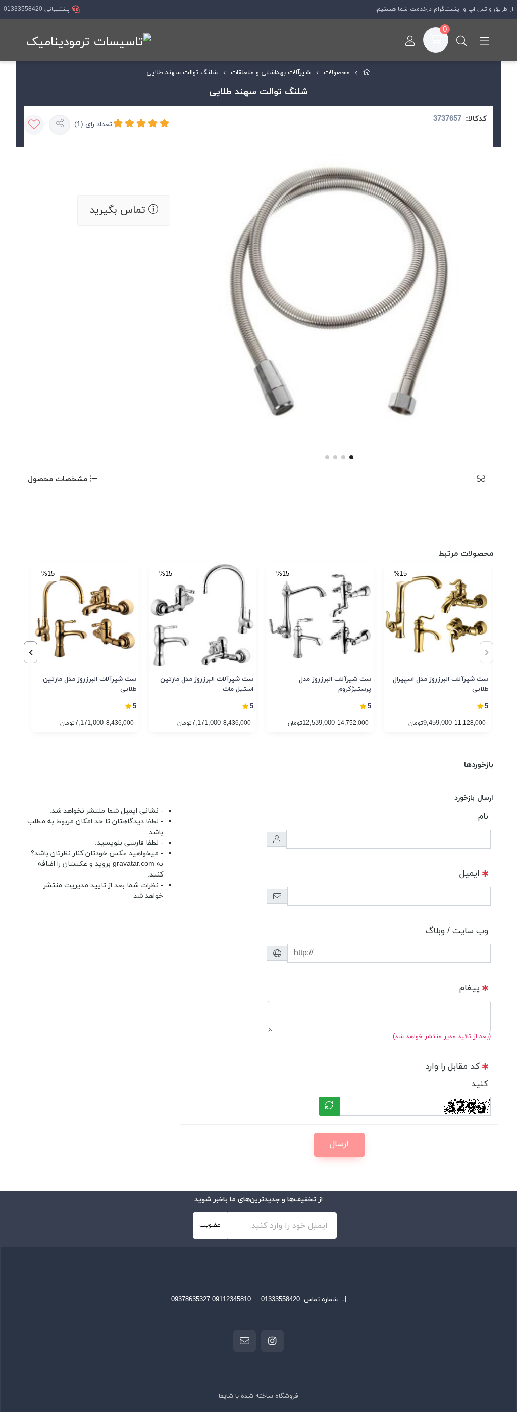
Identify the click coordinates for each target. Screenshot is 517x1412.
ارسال (339, 1144)
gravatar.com (133, 864)
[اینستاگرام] (272, 1340)
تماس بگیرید (118, 210)
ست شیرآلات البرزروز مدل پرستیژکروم (335, 684)
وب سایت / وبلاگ (457, 931)
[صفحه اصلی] (367, 73)
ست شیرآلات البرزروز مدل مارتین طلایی (89, 684)
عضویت (210, 1225)
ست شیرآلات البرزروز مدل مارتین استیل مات (206, 684)
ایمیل (469, 874)
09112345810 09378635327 (211, 1299)
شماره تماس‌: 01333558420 (299, 1299)
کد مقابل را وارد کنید (456, 1075)
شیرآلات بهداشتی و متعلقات (271, 72)
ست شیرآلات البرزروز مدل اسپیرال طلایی (440, 684)
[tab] (465, 480)
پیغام (469, 988)
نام (483, 817)
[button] (30, 652)
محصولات (337, 72)
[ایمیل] (244, 1340)
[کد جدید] (329, 1106)
